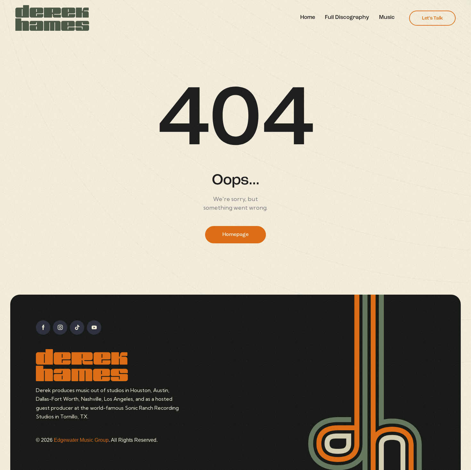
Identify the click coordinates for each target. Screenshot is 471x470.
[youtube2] (94, 327)
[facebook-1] (43, 327)
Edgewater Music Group (81, 440)
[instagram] (60, 327)
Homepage (235, 234)
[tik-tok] (77, 327)
